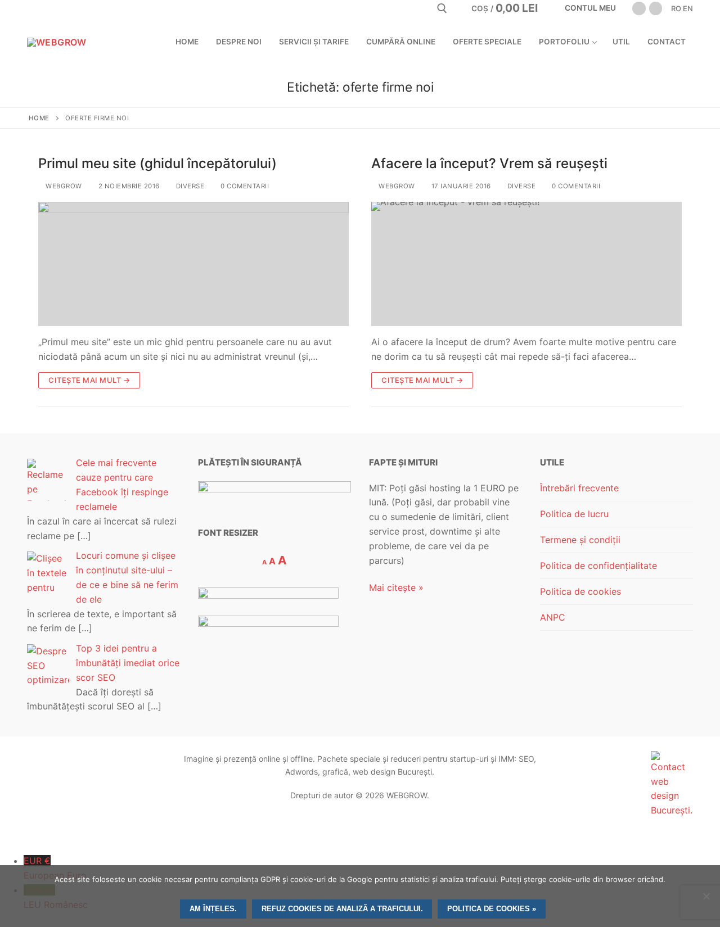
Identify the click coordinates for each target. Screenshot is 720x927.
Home (39, 118)
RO (676, 8)
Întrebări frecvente (579, 488)
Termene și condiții (580, 539)
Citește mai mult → (89, 380)
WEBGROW (63, 186)
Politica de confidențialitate (598, 565)
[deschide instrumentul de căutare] (442, 8)
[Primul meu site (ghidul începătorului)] (193, 264)
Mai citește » (396, 587)
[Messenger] (655, 8)
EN (688, 8)
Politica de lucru (574, 513)
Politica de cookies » (491, 909)
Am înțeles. (213, 909)
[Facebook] (638, 8)
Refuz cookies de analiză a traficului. (342, 909)
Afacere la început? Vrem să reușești (489, 163)
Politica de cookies (580, 591)
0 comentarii (244, 186)
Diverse (189, 186)
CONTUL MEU (589, 7)
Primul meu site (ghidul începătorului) (157, 163)
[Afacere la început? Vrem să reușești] (526, 264)
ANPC (552, 617)
